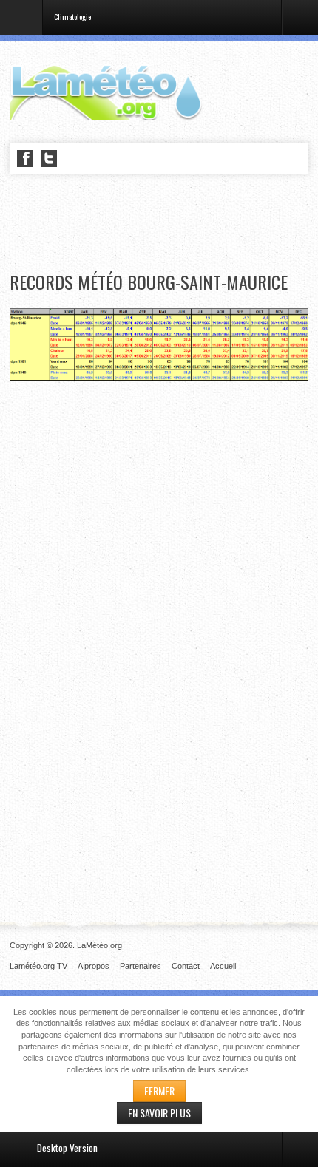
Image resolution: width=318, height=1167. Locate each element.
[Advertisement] (163, 223)
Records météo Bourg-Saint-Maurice (149, 282)
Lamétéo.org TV (38, 966)
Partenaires (140, 966)
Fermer (159, 1090)
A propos (93, 966)
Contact (186, 966)
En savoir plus (159, 1112)
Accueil (223, 966)
